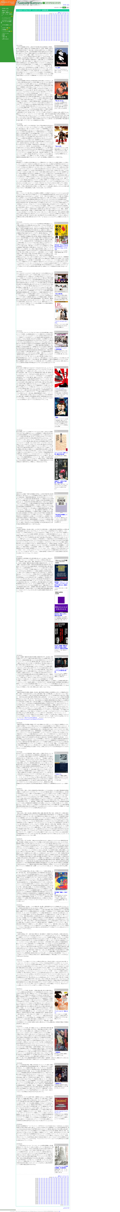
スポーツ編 (5, 27)
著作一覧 (5, 36)
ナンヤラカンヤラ (6, 18)
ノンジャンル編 (6, 31)
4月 (60, 13)
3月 (58, 13)
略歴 (4, 35)
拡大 (67, 7)
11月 (65, 15)
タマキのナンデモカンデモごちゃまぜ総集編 (6, 21)
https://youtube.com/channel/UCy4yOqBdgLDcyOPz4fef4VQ (30, 719)
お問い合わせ (5, 39)
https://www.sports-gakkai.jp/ (31, 717)
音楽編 (4, 29)
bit (59, 1211)
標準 (64, 7)
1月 (53, 13)
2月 (55, 13)
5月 (63, 13)
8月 (56, 15)
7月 (68, 13)
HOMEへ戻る (66, 5)
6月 (65, 13)
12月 (68, 15)
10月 (62, 15)
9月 (59, 15)
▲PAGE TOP (66, 1208)
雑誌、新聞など (6, 12)
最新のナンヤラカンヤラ (63, 12)
